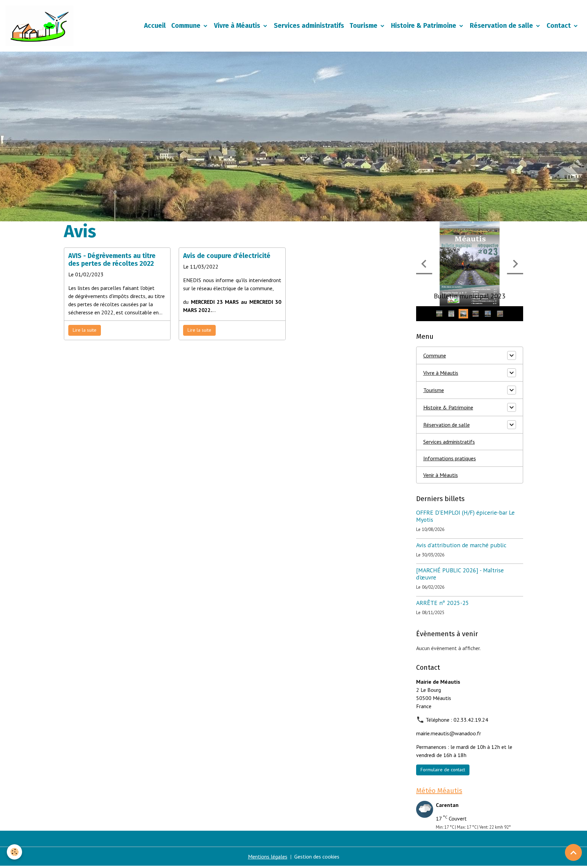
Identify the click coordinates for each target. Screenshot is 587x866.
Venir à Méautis (440, 475)
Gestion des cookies (316, 856)
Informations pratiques (449, 458)
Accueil (155, 26)
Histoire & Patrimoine (424, 26)
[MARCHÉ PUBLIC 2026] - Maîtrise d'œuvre (460, 573)
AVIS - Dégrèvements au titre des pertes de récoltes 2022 (112, 260)
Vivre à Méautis (238, 26)
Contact (559, 26)
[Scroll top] (573, 852)
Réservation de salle (502, 26)
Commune (186, 26)
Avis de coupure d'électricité (226, 256)
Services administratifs (309, 26)
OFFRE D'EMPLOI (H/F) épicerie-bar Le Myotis (465, 516)
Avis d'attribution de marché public (461, 545)
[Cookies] (14, 852)
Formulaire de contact (443, 770)
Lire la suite (84, 330)
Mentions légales (267, 856)
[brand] (40, 25)
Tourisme (364, 26)
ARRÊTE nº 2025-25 (442, 603)
